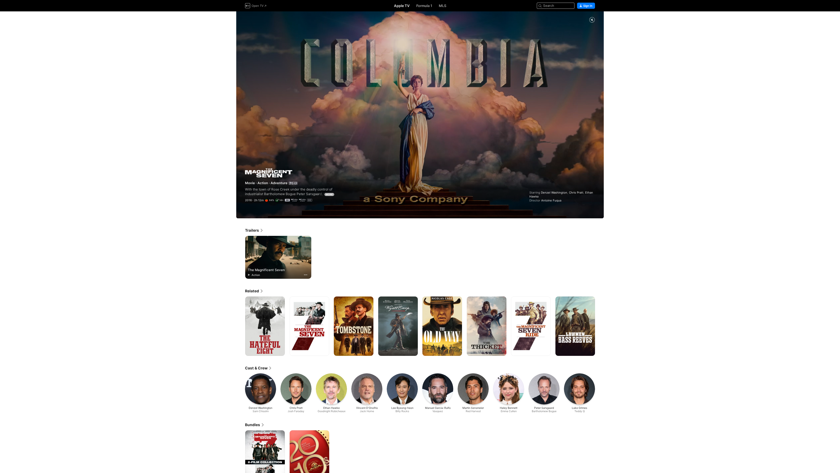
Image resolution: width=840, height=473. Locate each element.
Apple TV (402, 6)
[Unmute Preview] (592, 20)
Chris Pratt (576, 192)
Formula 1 (424, 6)
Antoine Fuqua (551, 200)
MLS (442, 6)
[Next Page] (599, 326)
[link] (254, 230)
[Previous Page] (241, 326)
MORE (329, 194)
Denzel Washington (554, 192)
